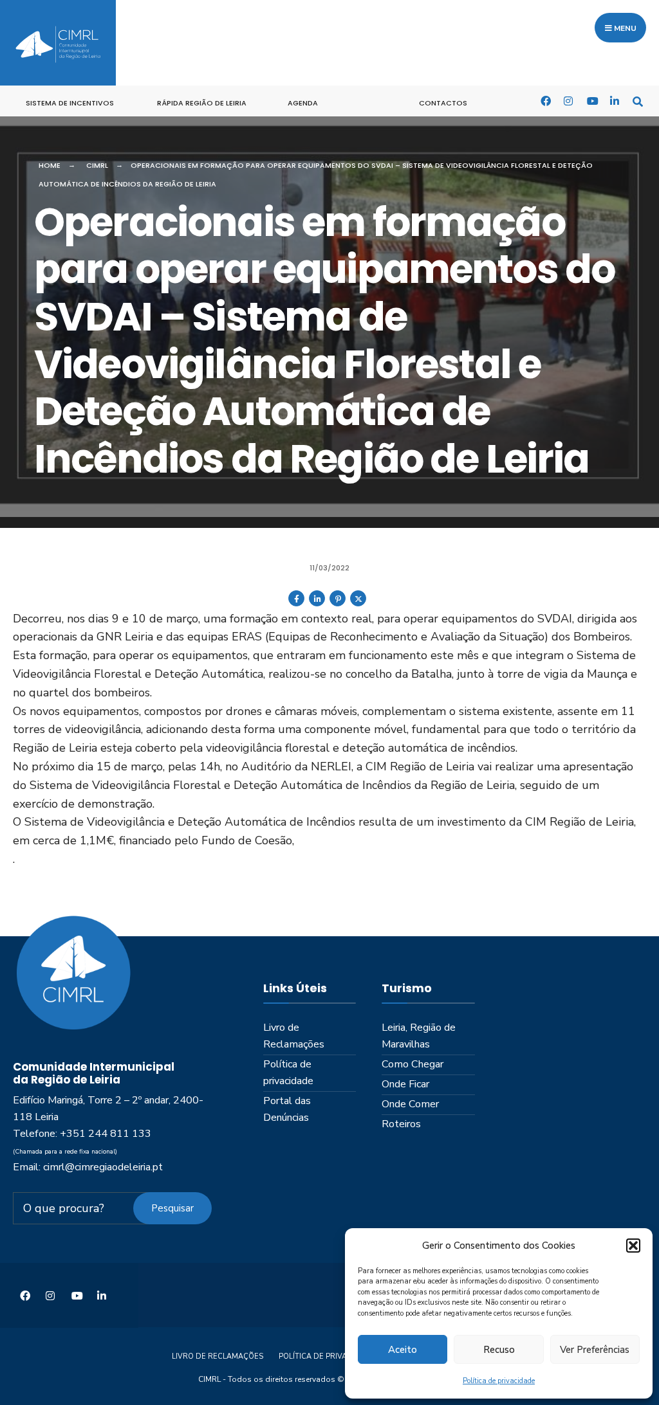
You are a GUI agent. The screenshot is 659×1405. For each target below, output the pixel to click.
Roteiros (401, 1124)
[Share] (296, 604)
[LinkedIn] (614, 100)
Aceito (402, 1349)
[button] (633, 1245)
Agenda (303, 103)
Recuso (499, 1349)
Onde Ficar (405, 1084)
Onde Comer (410, 1104)
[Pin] (337, 604)
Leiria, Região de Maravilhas (419, 1035)
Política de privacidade (499, 1381)
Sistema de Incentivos (70, 103)
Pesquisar (172, 1208)
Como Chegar (412, 1064)
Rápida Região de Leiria (201, 103)
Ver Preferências (594, 1349)
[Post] (358, 604)
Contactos (443, 103)
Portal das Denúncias (287, 1109)
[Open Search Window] (637, 100)
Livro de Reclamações (293, 1035)
